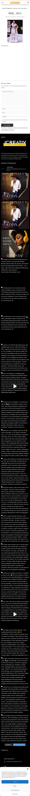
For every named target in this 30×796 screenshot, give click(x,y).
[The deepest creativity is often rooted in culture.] (15, 500)
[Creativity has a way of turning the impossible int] (15, 700)
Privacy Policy (15, 794)
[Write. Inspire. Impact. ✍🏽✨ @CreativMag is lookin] (15, 244)
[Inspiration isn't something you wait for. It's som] (15, 586)
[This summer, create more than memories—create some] (15, 643)
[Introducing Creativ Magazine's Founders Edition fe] (15, 215)
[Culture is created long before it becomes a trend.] (15, 529)
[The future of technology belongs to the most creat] (15, 671)
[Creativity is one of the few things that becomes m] (15, 358)
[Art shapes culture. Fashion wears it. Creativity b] (15, 557)
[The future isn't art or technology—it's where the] (15, 415)
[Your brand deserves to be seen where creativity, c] (15, 301)
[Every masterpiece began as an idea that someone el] (15, 728)
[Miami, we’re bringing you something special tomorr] (15, 386)
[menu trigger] (3, 2)
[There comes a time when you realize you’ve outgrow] (15, 614)
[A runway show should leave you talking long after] (15, 472)
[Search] (28, 2)
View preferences (15, 790)
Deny (15, 786)
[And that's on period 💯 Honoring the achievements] (15, 187)
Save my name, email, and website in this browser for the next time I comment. (15, 120)
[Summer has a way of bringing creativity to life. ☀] (15, 443)
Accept (15, 781)
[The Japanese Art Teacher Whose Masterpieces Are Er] (15, 272)
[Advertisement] (15, 62)
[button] (27, 769)
